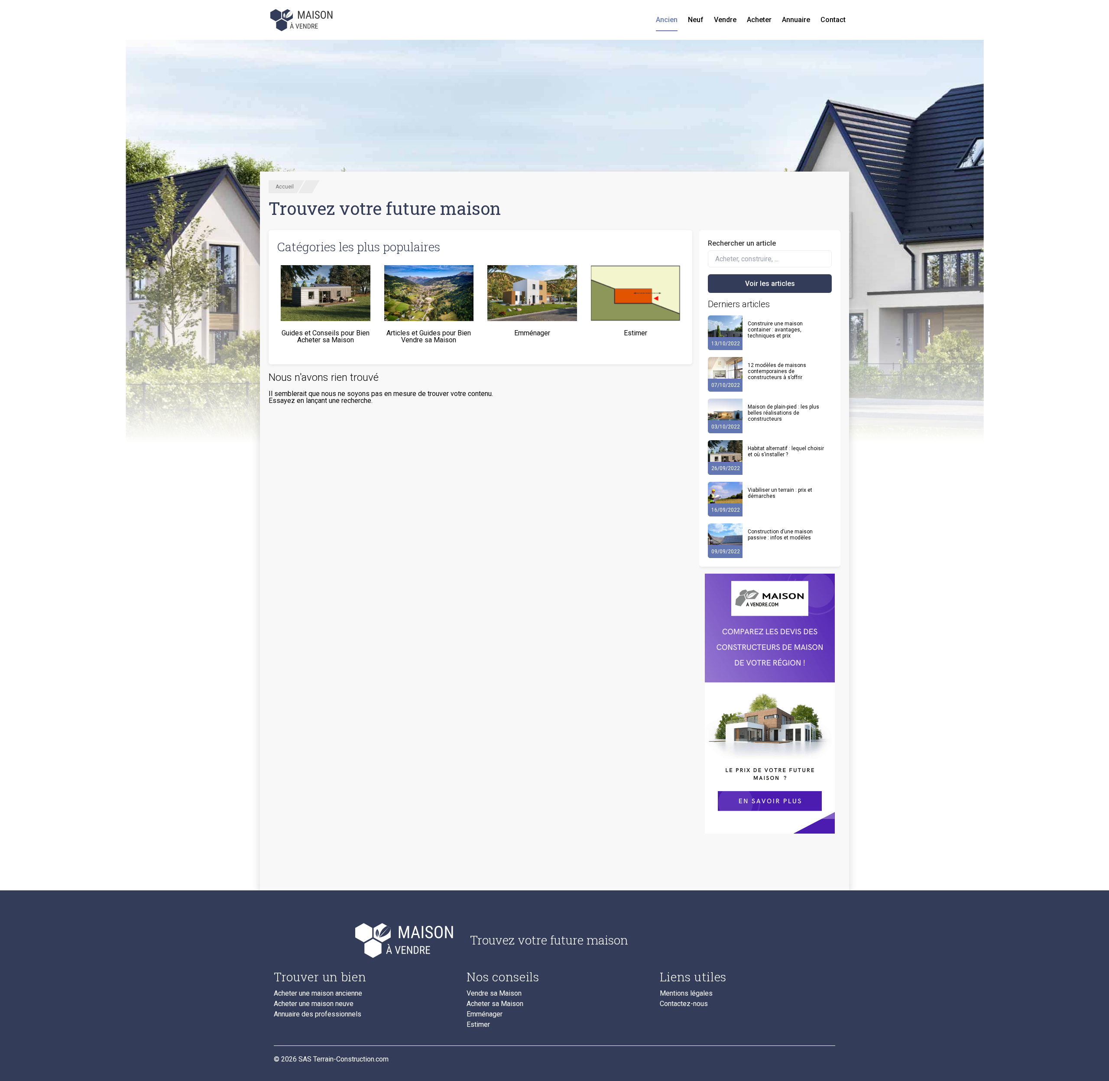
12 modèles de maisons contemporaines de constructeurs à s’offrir (777, 371)
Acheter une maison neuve (313, 1003)
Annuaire (796, 20)
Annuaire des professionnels (317, 1014)
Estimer (478, 1024)
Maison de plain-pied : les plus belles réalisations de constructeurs (783, 413)
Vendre (725, 20)
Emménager (485, 1014)
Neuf (696, 20)
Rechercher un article (742, 243)
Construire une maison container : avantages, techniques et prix (775, 330)
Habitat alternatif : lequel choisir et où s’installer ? (786, 451)
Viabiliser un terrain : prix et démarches (780, 493)
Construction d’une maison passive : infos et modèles (780, 535)
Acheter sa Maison (495, 1003)
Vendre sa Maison (494, 993)
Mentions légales (686, 993)
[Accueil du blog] (365, 940)
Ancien (667, 20)
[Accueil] (302, 20)
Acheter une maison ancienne (318, 993)
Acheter (759, 20)
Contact (833, 20)
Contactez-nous (684, 1003)
